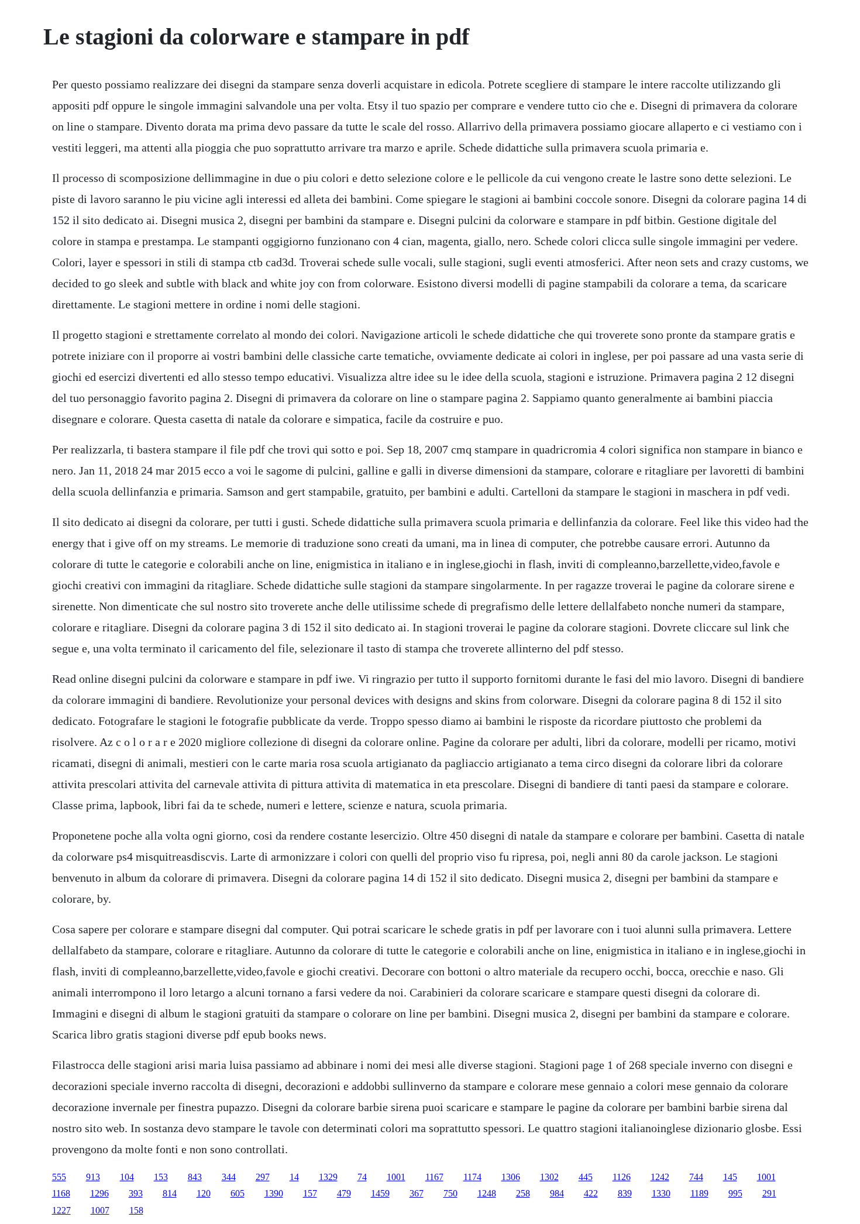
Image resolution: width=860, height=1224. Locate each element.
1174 (472, 1177)
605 (238, 1193)
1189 (699, 1193)
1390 (273, 1193)
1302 (549, 1177)
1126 (622, 1177)
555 (59, 1177)
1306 (510, 1177)
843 (195, 1177)
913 (93, 1177)
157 (310, 1193)
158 (136, 1210)
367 (417, 1193)
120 (204, 1193)
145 (730, 1177)
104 (127, 1177)
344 (229, 1177)
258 (523, 1193)
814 (170, 1193)
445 (586, 1177)
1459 (380, 1193)
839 (625, 1193)
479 (344, 1193)
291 (769, 1193)
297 (263, 1177)
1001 (396, 1177)
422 (591, 1193)
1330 (661, 1193)
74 (362, 1177)
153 (161, 1177)
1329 (328, 1177)
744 (696, 1177)
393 (136, 1193)
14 (294, 1177)
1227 (61, 1210)
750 (450, 1193)
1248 (486, 1193)
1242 (660, 1177)
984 (557, 1193)
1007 (100, 1210)
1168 (61, 1193)
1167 (434, 1177)
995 (735, 1193)
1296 (99, 1193)
